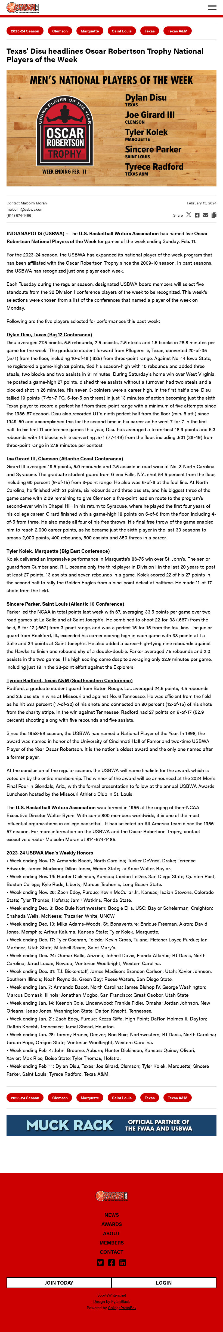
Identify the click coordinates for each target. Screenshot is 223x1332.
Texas (150, 31)
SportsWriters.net (111, 1295)
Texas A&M (177, 31)
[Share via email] (205, 215)
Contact (111, 1251)
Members (112, 1242)
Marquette (90, 31)
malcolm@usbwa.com (25, 209)
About (111, 1233)
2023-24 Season (25, 31)
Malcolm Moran (34, 203)
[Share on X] (188, 215)
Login (164, 1282)
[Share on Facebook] (197, 215)
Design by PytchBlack (111, 1301)
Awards (111, 1224)
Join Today (59, 1282)
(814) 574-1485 (19, 215)
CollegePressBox (122, 1307)
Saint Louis (122, 31)
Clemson (60, 31)
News (111, 1214)
